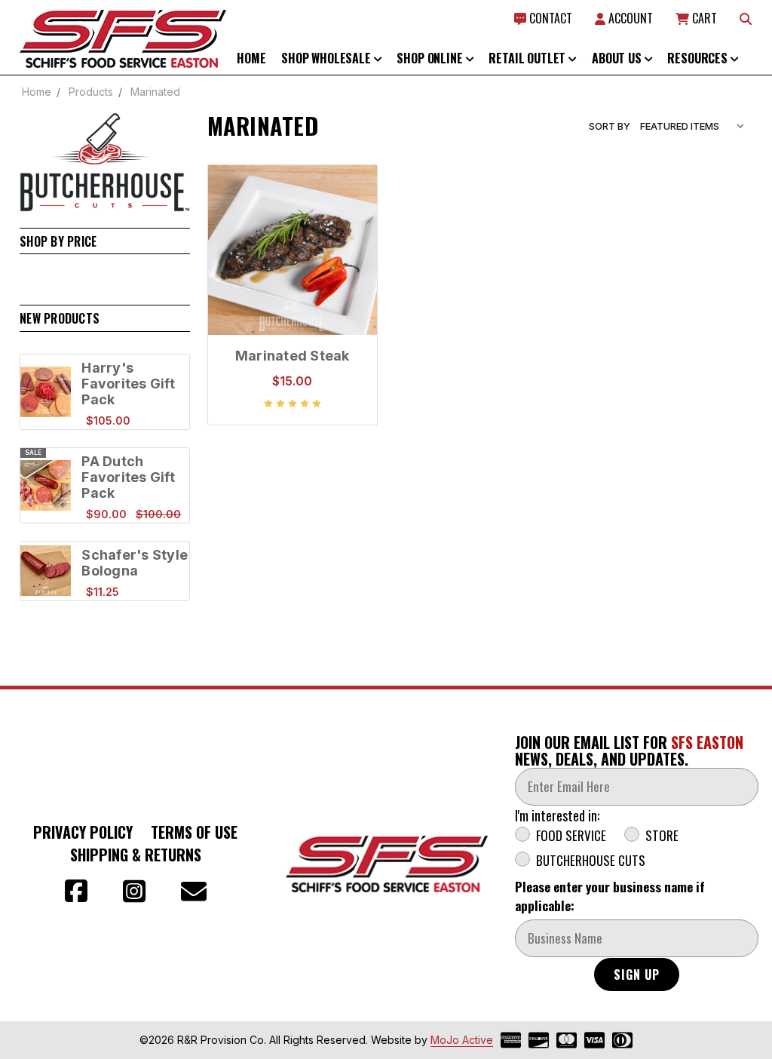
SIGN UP (637, 974)
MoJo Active (461, 1039)
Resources (698, 58)
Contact (549, 18)
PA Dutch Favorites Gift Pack (128, 477)
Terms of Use (194, 832)
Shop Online (431, 58)
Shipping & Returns (135, 854)
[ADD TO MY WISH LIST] (350, 240)
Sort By (609, 126)
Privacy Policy (83, 832)
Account (629, 18)
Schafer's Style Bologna (134, 563)
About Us (618, 58)
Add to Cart (292, 297)
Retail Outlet (528, 58)
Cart (703, 18)
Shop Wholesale (327, 58)
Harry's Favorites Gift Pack (128, 383)
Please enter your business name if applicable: (610, 896)
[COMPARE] (350, 216)
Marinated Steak (292, 356)
